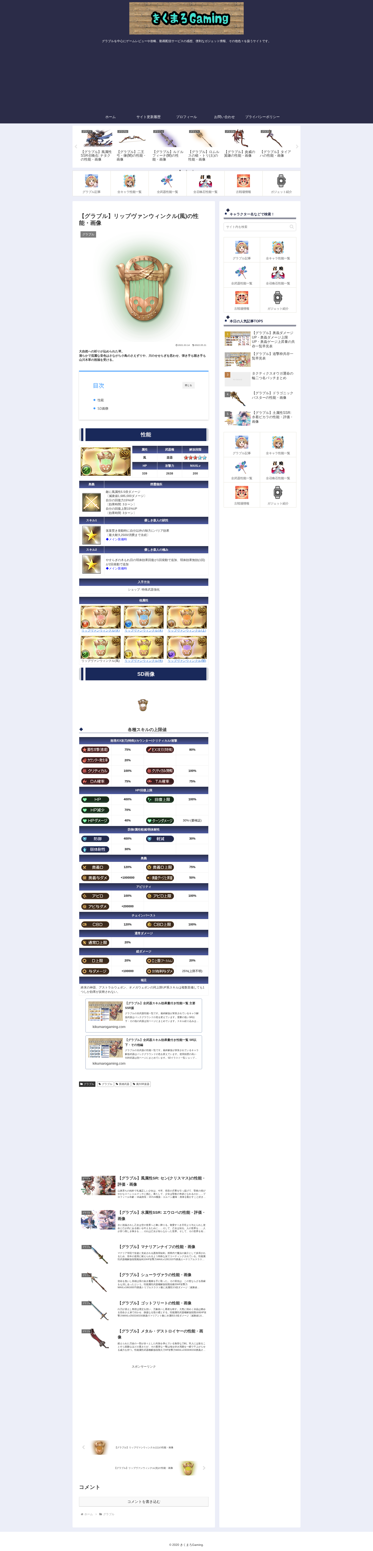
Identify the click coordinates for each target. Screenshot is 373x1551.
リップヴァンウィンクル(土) (187, 630)
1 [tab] (180, 170)
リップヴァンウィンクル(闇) (187, 660)
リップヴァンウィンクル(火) (100, 630)
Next (297, 147)
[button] (292, 226)
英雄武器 (124, 1084)
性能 (100, 399)
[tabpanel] (96, 146)
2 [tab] (186, 170)
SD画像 (102, 408)
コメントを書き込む (143, 1502)
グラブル (89, 1084)
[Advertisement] (186, 78)
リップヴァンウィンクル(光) (144, 660)
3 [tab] (193, 170)
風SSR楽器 (142, 1084)
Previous (76, 147)
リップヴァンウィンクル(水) (144, 630)
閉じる (188, 385)
